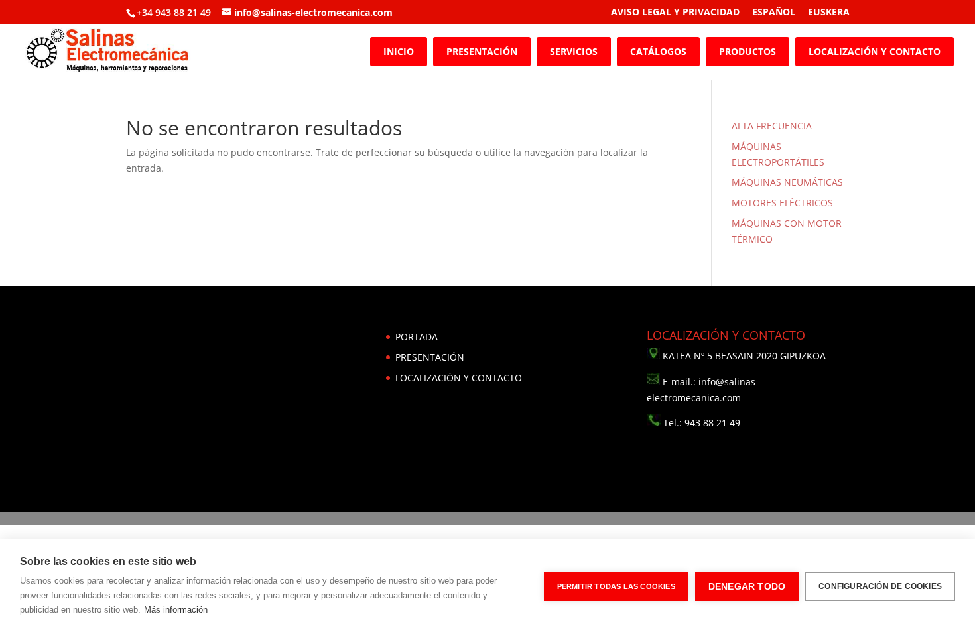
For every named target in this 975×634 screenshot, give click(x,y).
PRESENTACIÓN (481, 51)
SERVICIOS (574, 51)
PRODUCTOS (747, 51)
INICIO (398, 51)
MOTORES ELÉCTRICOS (782, 202)
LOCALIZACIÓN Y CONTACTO (875, 51)
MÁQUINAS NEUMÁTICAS (787, 182)
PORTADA (416, 336)
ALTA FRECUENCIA (772, 125)
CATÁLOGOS (658, 51)
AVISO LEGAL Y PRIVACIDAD (675, 12)
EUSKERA (829, 12)
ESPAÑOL (773, 12)
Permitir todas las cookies (616, 586)
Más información (176, 610)
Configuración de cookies (880, 586)
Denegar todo (746, 587)
